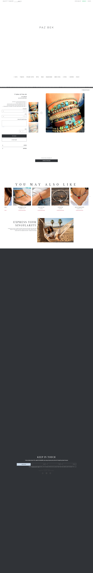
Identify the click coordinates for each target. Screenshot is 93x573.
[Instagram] (46, 475)
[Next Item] (41, 113)
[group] (46, 201)
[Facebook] (50, 475)
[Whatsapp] (42, 475)
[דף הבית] (90, 90)
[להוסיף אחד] (20, 133)
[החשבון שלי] (21, 1)
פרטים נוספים (24, 108)
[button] (46, 162)
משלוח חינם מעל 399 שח (79, 212)
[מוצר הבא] (3, 198)
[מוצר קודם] (90, 198)
